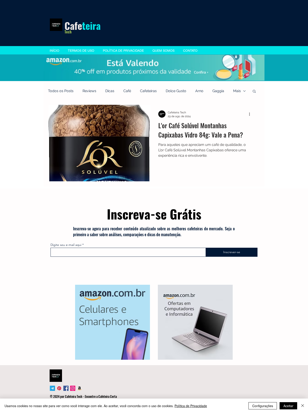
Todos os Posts (61, 91)
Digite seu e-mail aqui (66, 244)
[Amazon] (79, 388)
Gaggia (218, 91)
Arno (199, 91)
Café (127, 91)
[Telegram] (52, 388)
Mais (237, 91)
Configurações (262, 406)
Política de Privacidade (191, 406)
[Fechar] (302, 405)
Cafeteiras (148, 91)
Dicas (109, 91)
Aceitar (288, 406)
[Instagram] (72, 388)
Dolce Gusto (176, 91)
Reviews (89, 91)
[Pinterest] (59, 388)
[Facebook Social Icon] (66, 388)
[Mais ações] (251, 114)
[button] (254, 91)
